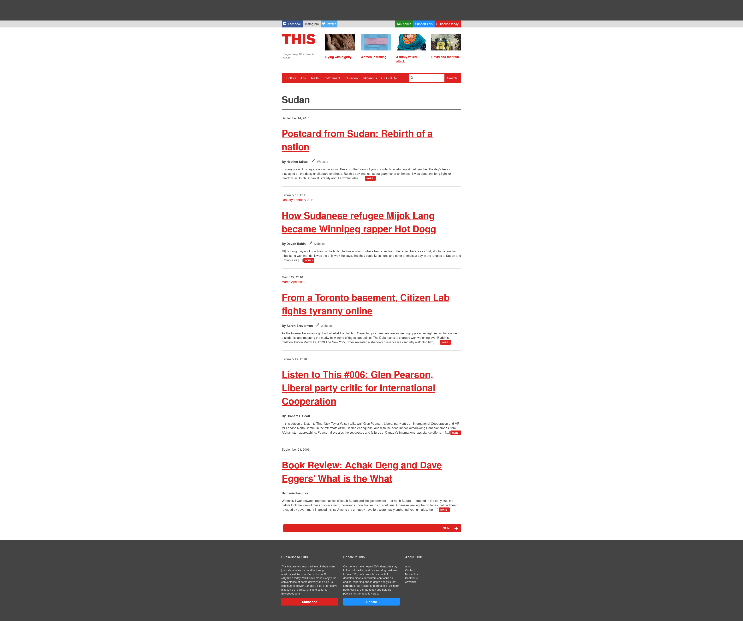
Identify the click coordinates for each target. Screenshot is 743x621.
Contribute (411, 578)
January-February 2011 (298, 199)
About (408, 566)
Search (452, 78)
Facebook (294, 24)
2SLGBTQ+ (389, 78)
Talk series (404, 24)
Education (351, 78)
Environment (331, 78)
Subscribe (309, 602)
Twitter (331, 24)
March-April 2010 (293, 281)
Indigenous (369, 78)
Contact (410, 570)
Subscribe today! (447, 24)
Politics (291, 78)
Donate (371, 602)
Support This (424, 24)
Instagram (312, 24)
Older (447, 528)
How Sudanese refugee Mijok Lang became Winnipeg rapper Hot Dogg (359, 221)
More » (370, 178)
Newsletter (411, 574)
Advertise (411, 582)
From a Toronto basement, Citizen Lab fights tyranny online (365, 303)
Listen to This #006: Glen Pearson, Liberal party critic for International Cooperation (358, 387)
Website (322, 161)
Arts (303, 78)
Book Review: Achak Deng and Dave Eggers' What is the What (362, 471)
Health (314, 78)
